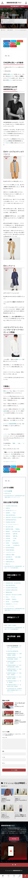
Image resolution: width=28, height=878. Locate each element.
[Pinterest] (13, 46)
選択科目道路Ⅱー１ (16, 647)
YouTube (14, 838)
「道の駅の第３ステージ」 (11, 510)
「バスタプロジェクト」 (10, 552)
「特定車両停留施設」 (10, 547)
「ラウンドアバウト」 (10, 606)
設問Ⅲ (14, 625)
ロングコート (10, 266)
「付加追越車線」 (15, 543)
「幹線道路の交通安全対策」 (11, 590)
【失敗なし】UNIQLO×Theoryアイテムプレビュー (20, 713)
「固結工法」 (8, 564)
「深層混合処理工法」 (10, 561)
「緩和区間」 (8, 533)
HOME (3, 30)
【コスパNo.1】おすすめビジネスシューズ (20, 704)
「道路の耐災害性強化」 (10, 515)
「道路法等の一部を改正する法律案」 (13, 517)
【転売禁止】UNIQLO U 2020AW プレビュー (5, 800)
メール (3, 757)
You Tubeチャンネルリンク (9, 461)
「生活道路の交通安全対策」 (11, 505)
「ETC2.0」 (13, 597)
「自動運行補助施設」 (10, 550)
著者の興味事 (10, 30)
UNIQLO (14, 22)
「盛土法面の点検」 (9, 526)
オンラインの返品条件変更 (9, 423)
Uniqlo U (7, 142)
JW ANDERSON (8, 22)
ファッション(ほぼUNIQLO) (8, 21)
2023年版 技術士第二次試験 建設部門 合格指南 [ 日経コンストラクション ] (14, 690)
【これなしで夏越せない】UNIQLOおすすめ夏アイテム (20, 816)
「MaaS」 (14, 512)
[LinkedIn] (6, 46)
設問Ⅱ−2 (10, 625)
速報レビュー (11, 74)
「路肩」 (14, 540)
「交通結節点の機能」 (10, 554)
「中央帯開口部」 (16, 545)
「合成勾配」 (8, 538)
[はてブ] (6, 44)
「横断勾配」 (15, 536)
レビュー (21, 22)
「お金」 (19, 443)
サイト (3, 763)
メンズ (17, 22)
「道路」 (14, 443)
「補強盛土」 (8, 531)
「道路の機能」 (17, 557)
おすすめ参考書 (8, 491)
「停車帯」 (7, 543)
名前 (3, 751)
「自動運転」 (8, 512)
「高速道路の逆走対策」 (10, 522)
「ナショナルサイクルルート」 (12, 524)
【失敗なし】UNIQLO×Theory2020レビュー (20, 721)
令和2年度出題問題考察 (12, 651)
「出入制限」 (8, 545)
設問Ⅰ (6, 625)
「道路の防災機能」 (9, 559)
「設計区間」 (8, 540)
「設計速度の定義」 (16, 531)
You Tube (10, 456)
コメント (4, 737)
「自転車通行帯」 (9, 557)
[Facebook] (6, 41)
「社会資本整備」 (15, 601)
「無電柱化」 (8, 508)
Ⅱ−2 (8, 648)
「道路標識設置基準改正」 (11, 519)
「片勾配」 (14, 538)
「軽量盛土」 (18, 529)
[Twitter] (13, 41)
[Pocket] (12, 44)
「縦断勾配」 (15, 533)
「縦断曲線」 (8, 536)
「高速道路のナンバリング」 (11, 604)
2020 (4, 22)
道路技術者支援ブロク (14, 2)
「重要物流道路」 (9, 592)
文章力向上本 (8, 493)
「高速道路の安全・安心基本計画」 (13, 583)
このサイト (6, 434)
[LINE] (17, 44)
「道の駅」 (7, 601)
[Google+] (20, 41)
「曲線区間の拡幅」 (9, 529)
